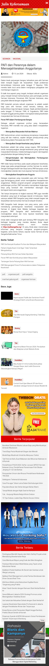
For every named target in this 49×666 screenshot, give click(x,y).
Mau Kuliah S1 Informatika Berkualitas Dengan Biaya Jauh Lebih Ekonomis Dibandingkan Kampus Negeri (21, 366)
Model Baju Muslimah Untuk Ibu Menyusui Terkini (20, 455)
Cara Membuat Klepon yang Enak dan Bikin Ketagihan (22, 560)
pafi (3, 274)
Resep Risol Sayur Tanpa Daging (26, 332)
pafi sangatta (27, 274)
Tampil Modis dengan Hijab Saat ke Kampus (18, 491)
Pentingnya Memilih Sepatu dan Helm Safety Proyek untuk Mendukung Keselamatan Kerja (24, 555)
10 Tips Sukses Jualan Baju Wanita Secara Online (20, 498)
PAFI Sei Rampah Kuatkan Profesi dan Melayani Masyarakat (23, 244)
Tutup (42, 620)
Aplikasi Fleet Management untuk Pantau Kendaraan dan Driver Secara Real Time (23, 577)
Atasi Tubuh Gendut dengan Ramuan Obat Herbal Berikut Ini (23, 589)
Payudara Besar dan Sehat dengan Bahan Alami (20, 487)
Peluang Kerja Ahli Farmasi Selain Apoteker (17, 254)
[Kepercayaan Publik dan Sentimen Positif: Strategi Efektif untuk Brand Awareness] (7, 298)
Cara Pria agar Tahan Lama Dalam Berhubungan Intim (22, 483)
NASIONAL (17, 59)
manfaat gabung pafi (10, 279)
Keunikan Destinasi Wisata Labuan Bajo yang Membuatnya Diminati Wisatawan (24, 446)
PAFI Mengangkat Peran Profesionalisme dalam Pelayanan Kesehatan (23, 266)
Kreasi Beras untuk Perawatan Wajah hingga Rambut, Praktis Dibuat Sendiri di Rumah (22, 611)
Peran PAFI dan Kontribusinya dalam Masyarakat (19, 258)
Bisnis (17, 294)
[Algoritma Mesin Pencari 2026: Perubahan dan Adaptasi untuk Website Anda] (7, 347)
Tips (16, 311)
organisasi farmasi (28, 279)
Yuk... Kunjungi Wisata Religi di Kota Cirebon (18, 494)
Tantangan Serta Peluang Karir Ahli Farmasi (17, 261)
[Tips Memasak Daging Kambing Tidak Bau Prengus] (7, 313)
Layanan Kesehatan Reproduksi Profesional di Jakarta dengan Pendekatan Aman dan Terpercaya (22, 605)
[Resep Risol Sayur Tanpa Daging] (7, 330)
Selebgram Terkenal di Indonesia (14, 479)
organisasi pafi (13, 274)
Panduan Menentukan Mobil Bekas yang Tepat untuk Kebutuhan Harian (22, 565)
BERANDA (6, 59)
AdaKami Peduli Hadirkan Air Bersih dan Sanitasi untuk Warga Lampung (22, 571)
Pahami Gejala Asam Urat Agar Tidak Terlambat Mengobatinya (19, 249)
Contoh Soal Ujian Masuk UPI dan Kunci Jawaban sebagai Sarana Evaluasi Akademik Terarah (24, 385)
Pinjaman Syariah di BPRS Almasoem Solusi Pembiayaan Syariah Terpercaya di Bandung (23, 617)
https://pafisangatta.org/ (12, 227)
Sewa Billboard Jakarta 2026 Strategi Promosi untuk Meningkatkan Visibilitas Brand (22, 595)
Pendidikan (18, 360)
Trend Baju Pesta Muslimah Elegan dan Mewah (20, 451)
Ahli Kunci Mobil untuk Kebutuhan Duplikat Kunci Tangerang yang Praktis (20, 583)
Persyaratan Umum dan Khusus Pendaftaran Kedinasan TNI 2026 (23, 474)
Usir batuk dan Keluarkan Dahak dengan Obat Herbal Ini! (23, 600)
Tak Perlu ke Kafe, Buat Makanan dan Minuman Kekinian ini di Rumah (24, 460)
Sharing (17, 328)
